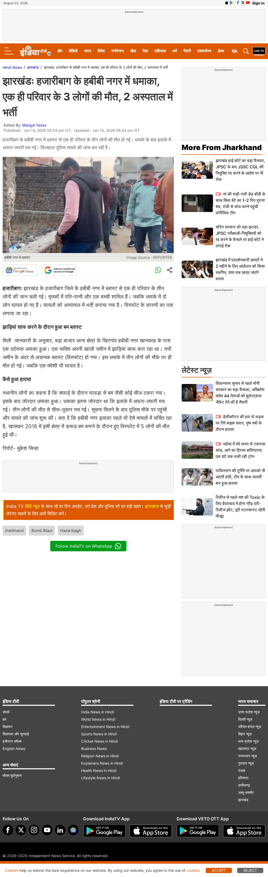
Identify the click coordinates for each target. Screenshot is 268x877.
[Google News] (20, 270)
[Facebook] (8, 830)
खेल (133, 50)
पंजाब (241, 770)
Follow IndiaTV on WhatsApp (83, 546)
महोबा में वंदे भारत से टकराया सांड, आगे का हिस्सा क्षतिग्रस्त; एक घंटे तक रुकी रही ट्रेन (240, 450)
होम (60, 50)
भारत (87, 50)
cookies (192, 870)
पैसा (145, 50)
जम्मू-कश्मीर (246, 792)
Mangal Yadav (34, 125)
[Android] (231, 2)
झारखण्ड (33, 67)
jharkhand (14, 530)
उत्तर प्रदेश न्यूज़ (249, 712)
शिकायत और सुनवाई (16, 734)
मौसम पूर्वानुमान (12, 775)
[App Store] (151, 831)
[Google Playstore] (104, 831)
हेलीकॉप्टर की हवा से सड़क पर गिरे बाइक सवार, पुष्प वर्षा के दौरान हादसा (240, 423)
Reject (250, 870)
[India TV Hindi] (35, 51)
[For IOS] (244, 831)
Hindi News (12, 67)
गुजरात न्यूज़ (246, 763)
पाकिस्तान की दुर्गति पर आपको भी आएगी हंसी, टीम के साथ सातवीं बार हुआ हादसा (240, 477)
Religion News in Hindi (100, 756)
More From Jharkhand (222, 147)
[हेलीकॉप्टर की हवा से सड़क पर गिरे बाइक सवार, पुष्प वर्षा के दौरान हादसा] (197, 423)
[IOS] (226, 2)
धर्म (174, 50)
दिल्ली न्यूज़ (245, 719)
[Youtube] (47, 830)
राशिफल (160, 50)
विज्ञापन (7, 726)
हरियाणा (243, 778)
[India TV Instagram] (34, 830)
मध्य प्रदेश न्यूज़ (248, 741)
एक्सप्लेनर (204, 50)
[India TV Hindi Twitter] (243, 2)
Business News (94, 748)
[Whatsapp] (158, 270)
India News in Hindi (97, 712)
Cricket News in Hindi (99, 741)
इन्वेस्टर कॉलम (12, 741)
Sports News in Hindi (99, 734)
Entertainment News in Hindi (105, 726)
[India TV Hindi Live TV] (259, 51)
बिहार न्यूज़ (245, 734)
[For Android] (198, 831)
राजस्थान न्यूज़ (247, 756)
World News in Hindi (98, 719)
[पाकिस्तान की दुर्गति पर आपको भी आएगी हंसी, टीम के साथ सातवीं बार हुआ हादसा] (197, 477)
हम (4, 719)
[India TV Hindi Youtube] (248, 2)
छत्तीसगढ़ (244, 785)
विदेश (101, 50)
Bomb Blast (41, 530)
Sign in (258, 3)
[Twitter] (21, 830)
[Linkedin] (60, 830)
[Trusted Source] (59, 270)
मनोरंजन (117, 50)
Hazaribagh (70, 530)
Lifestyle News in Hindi (100, 778)
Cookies (11, 870)
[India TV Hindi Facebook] (238, 2)
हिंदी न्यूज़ (32, 506)
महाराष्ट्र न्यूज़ (247, 748)
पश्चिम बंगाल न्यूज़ (249, 726)
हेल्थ (221, 50)
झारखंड (243, 800)
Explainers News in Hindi (102, 763)
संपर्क (6, 712)
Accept (219, 870)
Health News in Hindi (98, 770)
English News (14, 748)
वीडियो (73, 50)
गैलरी (187, 50)
